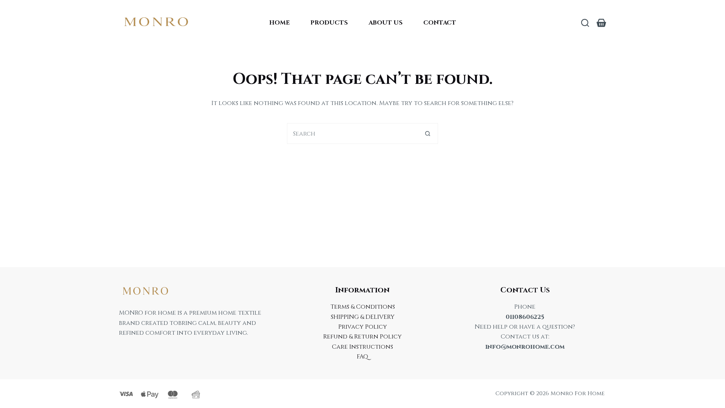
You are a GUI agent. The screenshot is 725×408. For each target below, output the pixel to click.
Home (279, 23)
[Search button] (428, 134)
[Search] (585, 23)
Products (329, 23)
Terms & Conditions (362, 307)
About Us (386, 23)
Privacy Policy (362, 327)
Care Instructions (362, 347)
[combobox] (352, 133)
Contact (439, 23)
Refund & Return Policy (362, 336)
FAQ (362, 356)
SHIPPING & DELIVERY (363, 317)
